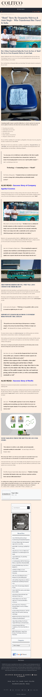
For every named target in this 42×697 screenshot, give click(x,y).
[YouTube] (38, 12)
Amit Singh (3, 146)
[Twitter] (34, 12)
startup (20, 461)
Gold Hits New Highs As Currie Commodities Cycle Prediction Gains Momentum (19, 571)
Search (28, 507)
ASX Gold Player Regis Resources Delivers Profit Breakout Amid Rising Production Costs (20, 581)
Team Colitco (6, 14)
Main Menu (22, 9)
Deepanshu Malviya (34, 145)
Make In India (34, 483)
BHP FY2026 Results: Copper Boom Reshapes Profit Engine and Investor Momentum (19, 633)
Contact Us (26, 681)
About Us (13, 681)
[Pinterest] (37, 12)
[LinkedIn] (40, 12)
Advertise (9, 681)
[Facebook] (32, 12)
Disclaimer (28, 683)
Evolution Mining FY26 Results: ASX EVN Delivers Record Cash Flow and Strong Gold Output (20, 612)
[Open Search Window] (1, 11)
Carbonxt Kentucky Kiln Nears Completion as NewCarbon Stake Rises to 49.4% (20, 627)
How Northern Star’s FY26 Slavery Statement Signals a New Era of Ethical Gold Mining (20, 606)
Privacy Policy (31, 681)
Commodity (21, 681)
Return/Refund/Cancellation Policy (18, 683)
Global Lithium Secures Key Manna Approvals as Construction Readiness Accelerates (19, 600)
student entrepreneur (19, 333)
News (17, 681)
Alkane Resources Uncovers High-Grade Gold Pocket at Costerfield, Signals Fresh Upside (20, 552)
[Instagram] (35, 12)
